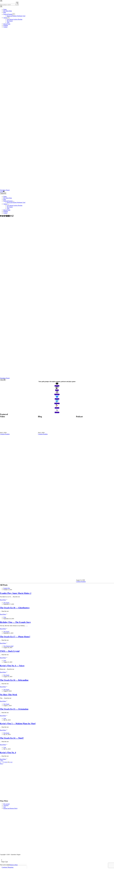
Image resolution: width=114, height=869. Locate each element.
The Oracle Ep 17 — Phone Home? (15, 637)
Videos (5, 204)
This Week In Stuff (8, 646)
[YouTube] (7, 216)
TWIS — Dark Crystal (9, 651)
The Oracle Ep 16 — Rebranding (14, 680)
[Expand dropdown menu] (13, 201)
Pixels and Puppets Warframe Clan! (16, 202)
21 (10, 762)
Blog (4, 199)
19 (6, 762)
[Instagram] (9, 216)
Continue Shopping (7, 867)
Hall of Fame (6, 210)
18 (5, 762)
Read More (3, 600)
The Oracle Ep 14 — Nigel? (12, 738)
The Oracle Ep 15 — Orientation (14, 709)
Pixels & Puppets (7, 201)
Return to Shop (14, 865)
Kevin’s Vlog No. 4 (8, 752)
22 (11, 762)
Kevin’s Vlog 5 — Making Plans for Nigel (17, 723)
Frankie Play (6, 588)
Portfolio (5, 211)
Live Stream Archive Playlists (14, 205)
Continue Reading (5, 434)
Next (1, 763)
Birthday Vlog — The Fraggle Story (15, 622)
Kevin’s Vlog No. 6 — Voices (12, 666)
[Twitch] (13, 216)
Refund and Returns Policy (10, 808)
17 (3, 762)
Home (5, 196)
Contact (5, 213)
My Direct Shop (7, 198)
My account (6, 804)
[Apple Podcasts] (11, 216)
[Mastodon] (5, 216)
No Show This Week (8, 695)
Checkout (5, 805)
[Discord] (1, 216)
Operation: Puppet (5, 190)
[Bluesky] (3, 216)
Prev (2, 760)
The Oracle (10, 207)
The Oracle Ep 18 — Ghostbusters (14, 608)
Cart (4, 807)
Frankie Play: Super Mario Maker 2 (15, 593)
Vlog (8, 208)
